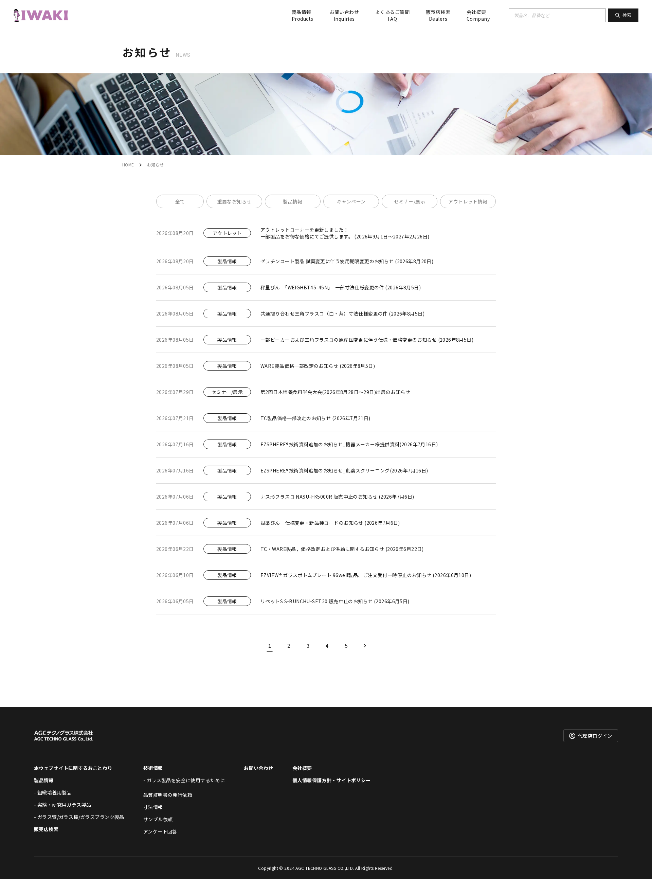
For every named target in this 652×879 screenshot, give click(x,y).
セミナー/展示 (409, 201)
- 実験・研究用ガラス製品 (62, 804)
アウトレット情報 (467, 201)
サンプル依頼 (158, 819)
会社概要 (478, 15)
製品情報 (302, 15)
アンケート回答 (160, 831)
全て (180, 201)
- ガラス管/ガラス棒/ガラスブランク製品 (79, 816)
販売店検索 (438, 15)
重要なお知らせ (234, 201)
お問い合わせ (344, 15)
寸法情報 (153, 807)
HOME (128, 164)
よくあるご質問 (392, 15)
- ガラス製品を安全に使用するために (184, 780)
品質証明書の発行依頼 (167, 794)
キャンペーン (351, 201)
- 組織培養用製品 (53, 792)
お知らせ (155, 164)
